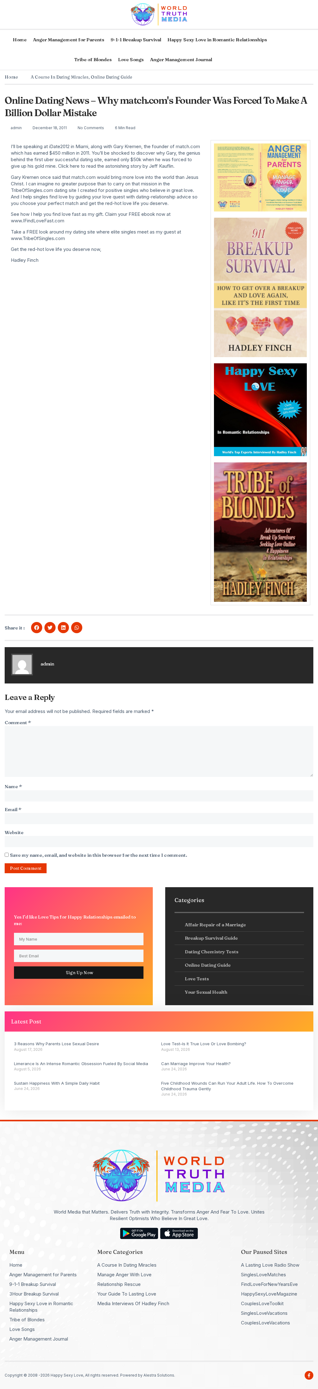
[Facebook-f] (309, 1375)
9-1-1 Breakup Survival (136, 40)
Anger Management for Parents (68, 40)
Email (13, 809)
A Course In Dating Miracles (60, 77)
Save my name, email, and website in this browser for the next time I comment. (98, 855)
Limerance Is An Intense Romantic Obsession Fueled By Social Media (81, 1063)
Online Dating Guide (111, 77)
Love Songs (131, 59)
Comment (18, 722)
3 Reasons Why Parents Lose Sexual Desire (56, 1043)
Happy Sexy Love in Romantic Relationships (217, 40)
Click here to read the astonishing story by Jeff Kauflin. (116, 166)
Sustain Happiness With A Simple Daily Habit (57, 1083)
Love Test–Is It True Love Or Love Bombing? (203, 1043)
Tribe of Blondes (93, 59)
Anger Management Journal (181, 59)
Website (14, 832)
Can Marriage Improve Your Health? (196, 1063)
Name (13, 786)
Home (20, 40)
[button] (36, 627)
